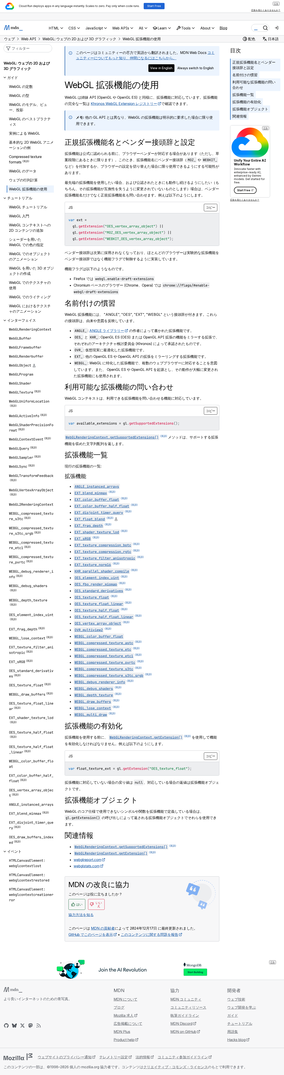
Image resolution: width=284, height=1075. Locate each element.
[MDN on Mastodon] (30, 1025)
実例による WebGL (24, 133)
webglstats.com (86, 866)
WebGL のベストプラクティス (30, 122)
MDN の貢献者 (103, 928)
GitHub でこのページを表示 (90, 934)
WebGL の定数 (21, 86)
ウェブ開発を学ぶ (241, 1007)
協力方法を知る (81, 915)
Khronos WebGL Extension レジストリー (124, 103)
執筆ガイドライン (184, 1015)
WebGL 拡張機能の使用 (28, 189)
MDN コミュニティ (185, 999)
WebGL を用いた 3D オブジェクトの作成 (31, 271)
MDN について (125, 999)
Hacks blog (236, 1039)
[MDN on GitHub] (6, 1025)
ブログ (119, 1007)
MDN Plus (122, 1031)
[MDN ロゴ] (13, 990)
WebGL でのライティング (30, 297)
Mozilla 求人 (124, 1015)
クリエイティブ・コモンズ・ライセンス (175, 1067)
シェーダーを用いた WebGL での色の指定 (26, 242)
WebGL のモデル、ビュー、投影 (28, 107)
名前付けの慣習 (245, 75)
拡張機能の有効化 (246, 102)
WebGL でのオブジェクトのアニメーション (30, 256)
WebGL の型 (19, 95)
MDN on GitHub (183, 1031)
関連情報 (239, 116)
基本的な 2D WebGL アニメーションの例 (31, 145)
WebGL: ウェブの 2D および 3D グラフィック (27, 66)
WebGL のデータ (22, 171)
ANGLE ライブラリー (106, 330)
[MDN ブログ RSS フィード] (38, 1025)
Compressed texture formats (25, 159)
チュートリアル (239, 1023)
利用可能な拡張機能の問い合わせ (253, 85)
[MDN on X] (22, 1025)
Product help (124, 1039)
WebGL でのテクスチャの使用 (30, 285)
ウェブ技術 (236, 999)
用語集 (232, 1031)
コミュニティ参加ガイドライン (183, 1057)
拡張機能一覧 (243, 94)
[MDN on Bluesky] (14, 1025)
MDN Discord (181, 1023)
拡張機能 (75, 476)
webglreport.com (87, 859)
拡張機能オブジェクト (250, 109)
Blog (223, 28)
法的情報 (143, 1057)
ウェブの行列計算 (23, 180)
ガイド (232, 1015)
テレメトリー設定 (113, 1057)
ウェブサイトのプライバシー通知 (65, 1057)
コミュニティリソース (188, 1007)
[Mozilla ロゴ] (18, 1056)
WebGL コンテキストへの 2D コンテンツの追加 (30, 228)
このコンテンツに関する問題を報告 (149, 934)
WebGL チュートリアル (28, 207)
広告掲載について (128, 1023)
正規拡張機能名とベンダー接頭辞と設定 (253, 65)
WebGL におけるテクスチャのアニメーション (30, 309)
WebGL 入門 (19, 216)
